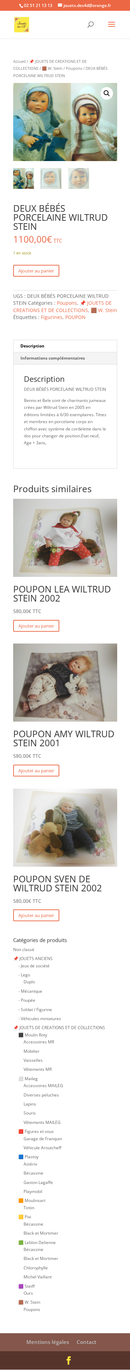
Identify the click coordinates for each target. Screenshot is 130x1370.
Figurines (51, 317)
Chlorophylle (36, 1268)
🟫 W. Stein (52, 68)
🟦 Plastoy (28, 1157)
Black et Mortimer (41, 1233)
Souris (30, 1113)
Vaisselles (33, 1060)
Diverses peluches (41, 1095)
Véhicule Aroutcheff (42, 1148)
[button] (107, 93)
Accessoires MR (39, 1042)
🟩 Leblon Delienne (37, 1242)
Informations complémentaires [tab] (52, 358)
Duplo (29, 982)
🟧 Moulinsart (31, 1200)
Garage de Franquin (43, 1139)
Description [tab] (32, 346)
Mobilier (32, 1051)
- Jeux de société (34, 966)
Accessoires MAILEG (43, 1086)
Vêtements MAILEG (42, 1122)
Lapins (30, 1104)
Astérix (30, 1164)
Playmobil (33, 1191)
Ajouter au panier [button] (36, 626)
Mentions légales (47, 1341)
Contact (86, 1341)
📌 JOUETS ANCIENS (33, 958)
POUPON (75, 317)
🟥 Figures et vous (36, 1131)
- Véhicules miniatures (39, 1019)
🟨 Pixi (24, 1217)
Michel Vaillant (38, 1277)
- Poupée (26, 1000)
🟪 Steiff (26, 1286)
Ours (28, 1293)
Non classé (23, 949)
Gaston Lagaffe (38, 1182)
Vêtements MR (38, 1069)
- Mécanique (30, 991)
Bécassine (33, 1173)
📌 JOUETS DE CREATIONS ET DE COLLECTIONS (62, 306)
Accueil (19, 61)
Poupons (74, 68)
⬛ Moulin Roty (32, 1035)
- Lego (24, 975)
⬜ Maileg (28, 1079)
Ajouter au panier (36, 271)
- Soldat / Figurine (35, 1009)
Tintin (29, 1208)
